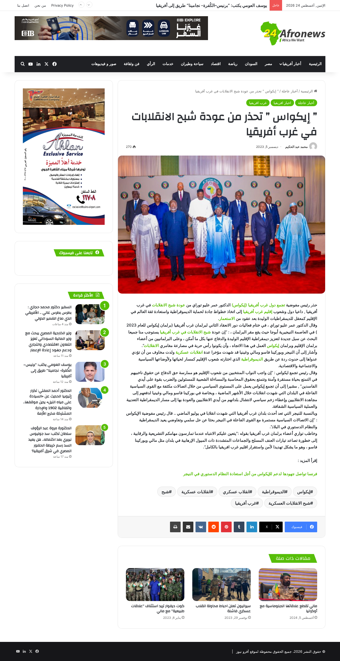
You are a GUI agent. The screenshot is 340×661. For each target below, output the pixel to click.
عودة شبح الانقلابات (168, 304)
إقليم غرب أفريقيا (258, 311)
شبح (165, 491)
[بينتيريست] (226, 527)
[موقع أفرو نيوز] (293, 33)
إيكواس (273, 345)
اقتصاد (216, 64)
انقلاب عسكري (236, 491)
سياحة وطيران (192, 64)
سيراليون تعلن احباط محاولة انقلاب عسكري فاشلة (223, 609)
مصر (268, 64)
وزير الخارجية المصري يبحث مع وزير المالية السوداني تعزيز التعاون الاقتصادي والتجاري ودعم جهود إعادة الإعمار (48, 342)
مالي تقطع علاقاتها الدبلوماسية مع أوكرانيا (288, 609)
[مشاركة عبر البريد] (188, 527)
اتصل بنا (23, 5)
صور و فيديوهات (103, 64)
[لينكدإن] (251, 527)
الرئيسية (315, 64)
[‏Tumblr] (239, 527)
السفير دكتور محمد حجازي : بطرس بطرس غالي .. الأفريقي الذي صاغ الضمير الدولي (48, 313)
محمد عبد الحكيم (296, 147)
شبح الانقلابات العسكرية (289, 503)
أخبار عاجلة (290, 91)
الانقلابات (151, 345)
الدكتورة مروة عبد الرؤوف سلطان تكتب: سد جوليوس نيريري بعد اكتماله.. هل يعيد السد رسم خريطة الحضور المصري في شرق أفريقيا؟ (49, 439)
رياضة (232, 64)
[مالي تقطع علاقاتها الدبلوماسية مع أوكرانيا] (288, 584)
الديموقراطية (252, 359)
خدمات (168, 64)
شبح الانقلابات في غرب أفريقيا (185, 331)
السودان (251, 64)
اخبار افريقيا (282, 103)
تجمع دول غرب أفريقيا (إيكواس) (259, 304)
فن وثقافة (131, 64)
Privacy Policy (62, 5)
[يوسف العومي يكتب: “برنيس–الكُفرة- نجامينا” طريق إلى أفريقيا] (90, 372)
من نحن (40, 5)
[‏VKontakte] (201, 527)
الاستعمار (227, 318)
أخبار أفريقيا (292, 64)
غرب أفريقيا (245, 503)
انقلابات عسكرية (189, 352)
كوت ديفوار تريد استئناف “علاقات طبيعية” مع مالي (157, 609)
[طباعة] (175, 527)
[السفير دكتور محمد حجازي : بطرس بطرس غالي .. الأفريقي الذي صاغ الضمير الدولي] (90, 314)
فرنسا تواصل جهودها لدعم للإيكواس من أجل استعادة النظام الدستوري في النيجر (250, 473)
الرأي (151, 64)
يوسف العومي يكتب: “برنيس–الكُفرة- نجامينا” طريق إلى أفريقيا (47, 370)
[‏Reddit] (213, 527)
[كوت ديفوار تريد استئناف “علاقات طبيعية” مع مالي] (155, 584)
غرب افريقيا (258, 103)
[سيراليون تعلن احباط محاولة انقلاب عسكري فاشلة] (221, 584)
